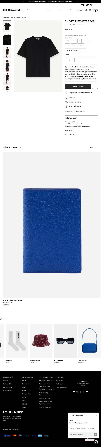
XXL (73, 45)
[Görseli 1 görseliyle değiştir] (7, 26)
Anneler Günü (7, 387)
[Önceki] (24, 1)
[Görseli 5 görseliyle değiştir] (7, 79)
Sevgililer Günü (8, 377)
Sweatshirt (25, 384)
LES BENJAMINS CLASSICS (74, 24)
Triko (23, 401)
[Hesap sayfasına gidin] (90, 10)
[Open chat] (96, 442)
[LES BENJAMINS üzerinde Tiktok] (80, 392)
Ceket (24, 387)
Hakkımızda (59, 380)
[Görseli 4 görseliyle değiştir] (7, 65)
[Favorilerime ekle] (95, 86)
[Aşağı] (7, 91)
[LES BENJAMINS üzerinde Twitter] (84, 392)
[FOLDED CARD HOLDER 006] (52, 225)
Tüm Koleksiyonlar (28, 377)
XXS (68, 41)
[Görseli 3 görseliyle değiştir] (7, 52)
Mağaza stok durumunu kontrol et (80, 92)
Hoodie (24, 380)
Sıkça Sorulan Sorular (45, 380)
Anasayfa (6, 17)
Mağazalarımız (60, 384)
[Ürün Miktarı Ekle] (72, 60)
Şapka (24, 407)
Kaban (24, 390)
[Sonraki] (77, 1)
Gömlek (24, 404)
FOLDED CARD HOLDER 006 (12, 300)
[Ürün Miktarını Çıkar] (67, 60)
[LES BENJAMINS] (11, 10)
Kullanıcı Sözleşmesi (45, 407)
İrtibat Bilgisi (60, 377)
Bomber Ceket (27, 394)
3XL (80, 45)
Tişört (24, 397)
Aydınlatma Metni (44, 398)
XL (68, 45)
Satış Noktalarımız (61, 387)
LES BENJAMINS (14, 429)
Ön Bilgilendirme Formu (46, 389)
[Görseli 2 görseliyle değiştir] (7, 39)
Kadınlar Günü (7, 384)
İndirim (5, 380)
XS (74, 41)
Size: (68, 38)
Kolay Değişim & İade (46, 377)
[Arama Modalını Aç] (86, 10)
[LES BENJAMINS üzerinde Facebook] (74, 392)
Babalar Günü (7, 390)
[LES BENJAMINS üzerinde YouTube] (87, 392)
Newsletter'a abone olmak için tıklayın (83, 383)
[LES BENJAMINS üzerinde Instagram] (77, 392)
